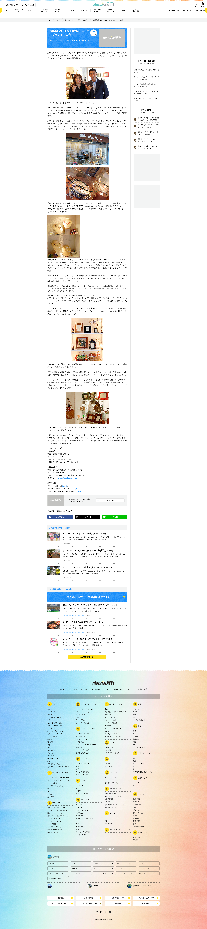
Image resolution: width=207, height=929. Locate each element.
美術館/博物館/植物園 (54, 829)
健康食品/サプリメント (84, 753)
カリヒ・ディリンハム (56, 873)
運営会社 (61, 898)
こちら (64, 486)
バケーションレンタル (83, 712)
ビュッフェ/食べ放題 (54, 723)
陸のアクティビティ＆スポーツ (58, 813)
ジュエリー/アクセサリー (56, 786)
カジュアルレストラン (55, 734)
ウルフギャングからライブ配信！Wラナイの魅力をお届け (146, 92)
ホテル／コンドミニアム (84, 709)
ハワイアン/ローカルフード (56, 731)
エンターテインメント (55, 821)
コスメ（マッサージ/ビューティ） (87, 744)
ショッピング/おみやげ (60, 772)
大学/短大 (79, 813)
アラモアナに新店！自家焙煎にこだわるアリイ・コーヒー (146, 85)
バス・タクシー (114, 772)
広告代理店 (137, 805)
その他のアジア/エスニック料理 (58, 767)
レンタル (84, 780)
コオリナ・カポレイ (100, 873)
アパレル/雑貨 (52, 783)
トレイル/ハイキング (54, 827)
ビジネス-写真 (138, 813)
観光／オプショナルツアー (56, 807)
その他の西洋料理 (53, 764)
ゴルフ (111, 742)
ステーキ (50, 709)
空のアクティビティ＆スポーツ (58, 816)
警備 (134, 824)
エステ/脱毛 (80, 742)
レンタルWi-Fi (109, 802)
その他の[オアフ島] (55, 878)
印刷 (134, 807)
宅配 (48, 761)
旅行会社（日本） (111, 793)
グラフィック (137, 810)
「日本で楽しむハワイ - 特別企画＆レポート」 (87, 596)
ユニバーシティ (144, 868)
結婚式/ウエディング (116, 704)
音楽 (77, 824)
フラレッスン (109, 766)
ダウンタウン (75, 873)
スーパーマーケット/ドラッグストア (59, 780)
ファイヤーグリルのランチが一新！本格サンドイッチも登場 (146, 78)
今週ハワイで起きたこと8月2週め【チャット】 (147, 99)
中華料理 (50, 739)
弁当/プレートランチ (54, 725)
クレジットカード (139, 764)
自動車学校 (80, 815)
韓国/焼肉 (50, 742)
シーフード (51, 712)
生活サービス (142, 778)
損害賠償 (136, 739)
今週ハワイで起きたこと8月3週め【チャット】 (147, 71)
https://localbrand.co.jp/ (67, 478)
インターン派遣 (81, 835)
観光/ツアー (56, 802)
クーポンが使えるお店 (11, 5)
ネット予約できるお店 (27, 5)
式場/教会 (108, 725)
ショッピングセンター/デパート (58, 777)
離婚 (134, 742)
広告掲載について (118, 898)
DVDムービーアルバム (83, 764)
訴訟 (134, 731)
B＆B (77, 717)
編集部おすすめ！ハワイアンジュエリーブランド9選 (148, 140)
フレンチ (50, 753)
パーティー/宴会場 (111, 723)
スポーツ (50, 791)
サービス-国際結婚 (82, 772)
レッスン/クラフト (53, 818)
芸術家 (135, 815)
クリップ (93, 34)
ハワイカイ (142, 873)
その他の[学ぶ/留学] (83, 832)
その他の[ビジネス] (139, 826)
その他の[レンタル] (82, 794)
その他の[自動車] (139, 720)
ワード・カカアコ (99, 863)
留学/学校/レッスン (87, 799)
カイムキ (74, 868)
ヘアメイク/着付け (111, 720)
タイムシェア (80, 714)
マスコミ (136, 802)
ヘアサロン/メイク (82, 739)
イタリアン (51, 728)
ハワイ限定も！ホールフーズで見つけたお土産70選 (148, 126)
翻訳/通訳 (136, 799)
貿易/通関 (136, 821)
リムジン (108, 731)
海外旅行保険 (109, 799)
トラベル (136, 783)
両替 (77, 769)
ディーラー (137, 709)
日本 (54, 885)
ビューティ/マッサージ (89, 729)
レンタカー (80, 785)
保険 (134, 761)
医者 (106, 818)
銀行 (77, 766)
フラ (110, 759)
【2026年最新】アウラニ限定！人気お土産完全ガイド (148, 147)
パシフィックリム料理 (55, 717)
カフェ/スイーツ (53, 736)
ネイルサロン (80, 736)
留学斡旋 (79, 829)
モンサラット (98, 868)
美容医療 (79, 747)
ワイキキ (51, 863)
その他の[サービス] (82, 775)
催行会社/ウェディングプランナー (116, 712)
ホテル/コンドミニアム (89, 704)
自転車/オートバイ (82, 788)
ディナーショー (52, 758)
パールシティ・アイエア (124, 873)
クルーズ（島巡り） (83, 723)
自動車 (140, 704)
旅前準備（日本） (115, 789)
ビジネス (141, 794)
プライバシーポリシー (89, 903)
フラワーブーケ (110, 717)
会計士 (135, 758)
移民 (134, 734)
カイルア (142, 863)
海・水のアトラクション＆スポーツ (59, 810)
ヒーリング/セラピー (83, 750)
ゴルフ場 (108, 750)
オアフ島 (56, 857)
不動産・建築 (142, 832)
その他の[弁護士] (139, 747)
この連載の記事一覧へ (87, 657)
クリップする (110, 500)
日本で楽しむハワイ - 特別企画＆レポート (78, 40)
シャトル (108, 780)
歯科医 (107, 821)
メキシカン (51, 750)
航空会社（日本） (111, 807)
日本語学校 (80, 826)
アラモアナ (74, 863)
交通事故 (136, 736)
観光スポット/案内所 (54, 832)
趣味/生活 (50, 797)
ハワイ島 (96, 885)
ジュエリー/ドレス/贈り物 (113, 728)
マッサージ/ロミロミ (83, 734)
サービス (84, 759)
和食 (48, 720)
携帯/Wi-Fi (79, 791)
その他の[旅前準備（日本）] (114, 805)
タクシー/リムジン (111, 777)
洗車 (134, 714)
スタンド (136, 712)
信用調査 (136, 818)
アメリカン (51, 714)
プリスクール (80, 807)
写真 (106, 709)
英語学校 (79, 805)
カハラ (51, 868)
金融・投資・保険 (144, 753)
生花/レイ (50, 794)
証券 (134, 766)
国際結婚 (108, 714)
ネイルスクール (81, 821)
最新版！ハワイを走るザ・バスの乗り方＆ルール (148, 133)
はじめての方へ (89, 898)
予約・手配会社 (81, 720)
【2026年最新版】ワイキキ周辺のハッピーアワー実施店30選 (148, 119)
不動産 (135, 840)
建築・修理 (137, 837)
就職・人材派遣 (114, 829)
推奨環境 (118, 903)
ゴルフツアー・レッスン (113, 753)
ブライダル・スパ (111, 734)
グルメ (54, 704)
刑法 (134, 744)
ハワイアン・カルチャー (84, 810)
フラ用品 (108, 764)
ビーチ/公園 (51, 824)
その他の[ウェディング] (113, 736)
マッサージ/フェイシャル (84, 818)
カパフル (119, 868)
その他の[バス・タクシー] (113, 783)
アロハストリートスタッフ (61, 903)
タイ (48, 747)
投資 (134, 769)
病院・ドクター (114, 813)
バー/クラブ (51, 756)
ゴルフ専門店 (109, 747)
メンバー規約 (146, 903)
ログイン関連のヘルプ (146, 898)
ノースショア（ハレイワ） (125, 863)
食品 (48, 788)
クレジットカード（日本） (114, 796)
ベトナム (50, 745)
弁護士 (140, 726)
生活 (134, 788)
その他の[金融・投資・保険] (142, 772)
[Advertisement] (147, 196)
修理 (134, 717)
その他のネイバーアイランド (142, 885)
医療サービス (109, 824)
